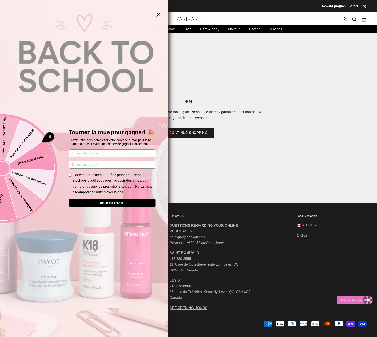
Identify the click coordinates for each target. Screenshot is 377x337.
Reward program (334, 6)
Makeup (234, 29)
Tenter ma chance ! (112, 202)
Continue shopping (188, 133)
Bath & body (209, 29)
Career (353, 6)
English (302, 235)
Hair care (168, 29)
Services (275, 29)
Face (188, 29)
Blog (363, 6)
